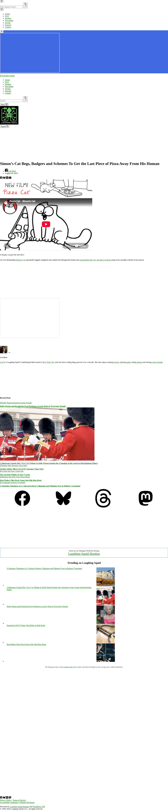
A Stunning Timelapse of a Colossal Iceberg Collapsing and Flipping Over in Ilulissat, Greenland (40, 486)
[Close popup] (1, 31)
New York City (48, 362)
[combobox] (11, 100)
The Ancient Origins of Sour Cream (15, 475)
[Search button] (25, 99)
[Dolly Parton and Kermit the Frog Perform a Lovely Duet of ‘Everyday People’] (16, 403)
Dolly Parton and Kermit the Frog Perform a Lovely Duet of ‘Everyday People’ (33, 406)
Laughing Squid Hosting (84, 553)
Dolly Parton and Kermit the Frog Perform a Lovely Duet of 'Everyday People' (37, 606)
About (7, 80)
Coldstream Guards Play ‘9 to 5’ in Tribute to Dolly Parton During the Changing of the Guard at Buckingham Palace (49, 463)
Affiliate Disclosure (26, 802)
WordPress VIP (39, 807)
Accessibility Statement (9, 802)
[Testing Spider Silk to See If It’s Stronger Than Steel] (13, 465)
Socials (7, 89)
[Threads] (7, 178)
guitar (128, 362)
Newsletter (9, 86)
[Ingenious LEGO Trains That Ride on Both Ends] (105, 642)
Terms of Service (19, 800)
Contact (8, 93)
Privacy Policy (5, 800)
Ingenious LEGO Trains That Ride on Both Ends (26, 625)
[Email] (10, 178)
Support (8, 91)
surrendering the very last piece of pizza (95, 260)
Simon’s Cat (20, 260)
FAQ (7, 82)
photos (139, 362)
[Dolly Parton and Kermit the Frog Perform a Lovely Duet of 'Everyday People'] (105, 623)
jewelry (116, 362)
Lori (1, 362)
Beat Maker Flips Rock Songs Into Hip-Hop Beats (21, 480)
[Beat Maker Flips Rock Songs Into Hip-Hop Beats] (15, 477)
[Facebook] (1, 178)
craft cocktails (157, 362)
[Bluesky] (4, 178)
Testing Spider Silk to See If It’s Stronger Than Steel (21, 469)
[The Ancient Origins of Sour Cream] (11, 471)
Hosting (8, 84)
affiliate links (68, 667)
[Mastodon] (145, 507)
